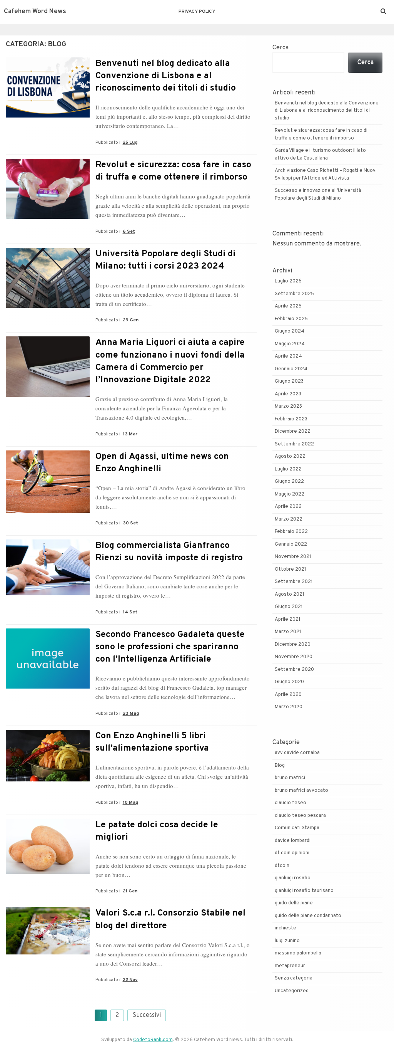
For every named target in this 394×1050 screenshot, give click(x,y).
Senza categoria (293, 978)
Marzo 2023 (288, 406)
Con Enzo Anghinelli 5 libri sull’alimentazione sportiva (152, 742)
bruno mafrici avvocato (301, 791)
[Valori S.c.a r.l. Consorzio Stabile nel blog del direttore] (48, 953)
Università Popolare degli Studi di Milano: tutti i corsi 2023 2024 (165, 260)
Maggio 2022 (289, 494)
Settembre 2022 (294, 444)
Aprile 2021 (288, 620)
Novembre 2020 (293, 657)
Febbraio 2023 (291, 419)
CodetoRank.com (153, 1040)
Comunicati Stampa (297, 828)
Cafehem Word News (35, 11)
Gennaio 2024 (291, 369)
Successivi (146, 1015)
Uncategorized (292, 991)
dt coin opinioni (292, 853)
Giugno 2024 (289, 331)
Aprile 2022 (288, 507)
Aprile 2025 (288, 306)
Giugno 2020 (289, 682)
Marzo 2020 (288, 707)
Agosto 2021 (289, 594)
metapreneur (290, 966)
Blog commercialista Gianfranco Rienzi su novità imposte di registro (169, 552)
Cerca (280, 48)
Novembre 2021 (293, 557)
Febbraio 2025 (291, 319)
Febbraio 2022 (291, 532)
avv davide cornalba (297, 753)
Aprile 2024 (288, 356)
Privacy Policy (197, 11)
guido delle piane (294, 903)
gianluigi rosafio (293, 878)
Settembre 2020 (294, 670)
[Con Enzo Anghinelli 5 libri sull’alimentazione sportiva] (48, 780)
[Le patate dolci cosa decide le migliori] (48, 873)
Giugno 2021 (289, 607)
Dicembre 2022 (293, 431)
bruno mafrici (290, 778)
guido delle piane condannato (308, 916)
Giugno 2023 (289, 381)
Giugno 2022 (289, 482)
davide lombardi (293, 841)
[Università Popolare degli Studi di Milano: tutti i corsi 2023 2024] (48, 306)
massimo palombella (298, 953)
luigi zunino (287, 941)
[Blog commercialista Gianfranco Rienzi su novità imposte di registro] (48, 594)
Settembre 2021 (294, 582)
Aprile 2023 (288, 394)
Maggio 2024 (290, 344)
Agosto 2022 (290, 457)
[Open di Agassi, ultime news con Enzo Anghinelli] (48, 512)
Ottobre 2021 (290, 569)
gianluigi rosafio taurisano (304, 891)
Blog (280, 766)
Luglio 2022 (288, 469)
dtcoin (282, 866)
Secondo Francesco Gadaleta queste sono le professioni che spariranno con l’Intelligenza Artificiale (170, 647)
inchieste (285, 928)
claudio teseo (290, 803)
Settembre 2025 (294, 294)
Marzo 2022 (288, 519)
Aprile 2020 (288, 695)
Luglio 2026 (288, 281)
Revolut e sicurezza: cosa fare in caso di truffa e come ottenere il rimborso (173, 171)
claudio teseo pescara (300, 816)
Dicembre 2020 (293, 645)
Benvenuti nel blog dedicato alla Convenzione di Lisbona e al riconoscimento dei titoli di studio (165, 76)
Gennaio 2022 (291, 544)
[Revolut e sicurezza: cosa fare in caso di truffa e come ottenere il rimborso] (48, 217)
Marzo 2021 (288, 632)
